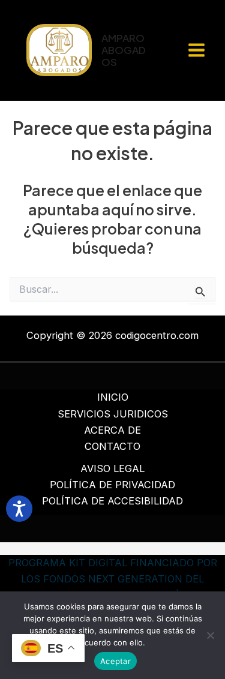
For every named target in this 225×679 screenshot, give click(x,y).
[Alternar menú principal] (196, 50)
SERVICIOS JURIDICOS (113, 414)
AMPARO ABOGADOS (123, 50)
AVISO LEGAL (112, 468)
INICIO (112, 397)
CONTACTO (112, 446)
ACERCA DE (112, 430)
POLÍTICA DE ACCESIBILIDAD (112, 501)
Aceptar (115, 661)
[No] (210, 635)
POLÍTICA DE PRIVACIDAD (112, 485)
